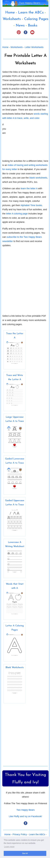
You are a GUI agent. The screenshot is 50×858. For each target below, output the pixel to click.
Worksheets (12, 19)
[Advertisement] (29, 138)
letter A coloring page (17, 213)
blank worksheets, (38, 177)
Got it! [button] (25, 853)
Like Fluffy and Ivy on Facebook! (25, 816)
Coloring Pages (36, 19)
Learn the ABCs (31, 12)
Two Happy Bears (25, 810)
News (20, 25)
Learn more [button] (9, 847)
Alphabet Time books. (32, 205)
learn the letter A (29, 188)
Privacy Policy (20, 834)
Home (10, 12)
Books (32, 25)
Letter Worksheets (34, 47)
